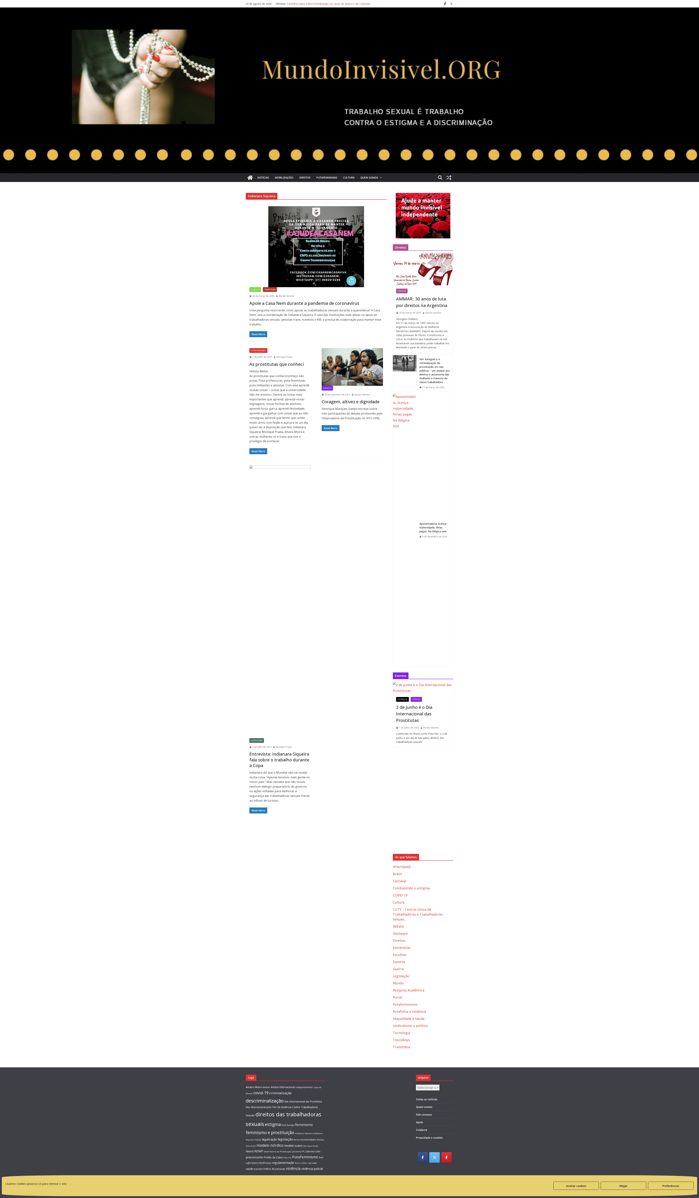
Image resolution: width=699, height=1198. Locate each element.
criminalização (280, 1093)
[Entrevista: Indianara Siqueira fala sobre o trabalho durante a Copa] (280, 601)
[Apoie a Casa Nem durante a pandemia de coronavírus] (316, 246)
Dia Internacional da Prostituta (303, 1101)
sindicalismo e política (410, 1025)
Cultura (349, 177)
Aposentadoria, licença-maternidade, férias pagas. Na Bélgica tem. (433, 527)
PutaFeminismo (326, 177)
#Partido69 (401, 867)
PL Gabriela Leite (311, 1151)
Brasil (397, 874)
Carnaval (399, 881)
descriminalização (265, 1100)
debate (398, 926)
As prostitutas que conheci (276, 364)
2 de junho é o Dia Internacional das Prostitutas (414, 713)
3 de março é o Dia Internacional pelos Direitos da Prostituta (323, 3)
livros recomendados (305, 1139)
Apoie (419, 1122)
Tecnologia (401, 1033)
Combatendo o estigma (411, 888)
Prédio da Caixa (273, 1157)
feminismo (304, 1124)
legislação (285, 1139)
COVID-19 (255, 289)
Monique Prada (284, 357)
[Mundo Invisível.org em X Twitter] (434, 1157)
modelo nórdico (269, 1145)
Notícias (263, 177)
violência (293, 1168)
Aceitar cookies (576, 1186)
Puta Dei (287, 1157)
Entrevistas (256, 740)
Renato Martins (362, 394)
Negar (623, 1186)
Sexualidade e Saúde (408, 1018)
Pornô (397, 997)
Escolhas (399, 955)
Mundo (398, 983)
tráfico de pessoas (274, 1169)
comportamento (304, 1087)
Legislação (401, 976)
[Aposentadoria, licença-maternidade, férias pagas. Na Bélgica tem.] (404, 530)
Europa (291, 1125)
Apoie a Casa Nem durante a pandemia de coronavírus (304, 303)
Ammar (266, 1087)
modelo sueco (293, 1146)
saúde (249, 1169)
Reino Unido (301, 1163)
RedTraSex (265, 1163)
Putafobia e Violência (409, 1011)
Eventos (327, 388)
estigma (273, 1124)
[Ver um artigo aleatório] (449, 177)
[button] (380, 177)
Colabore (421, 1130)
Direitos (305, 177)
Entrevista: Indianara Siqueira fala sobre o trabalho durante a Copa (279, 759)
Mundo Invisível (287, 296)
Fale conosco (424, 1114)
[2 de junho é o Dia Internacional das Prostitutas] (423, 688)
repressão (312, 1163)
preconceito (254, 1157)
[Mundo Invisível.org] (349, 19)
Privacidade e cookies (429, 1137)
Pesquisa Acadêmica (408, 990)
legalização (269, 1139)
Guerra (398, 969)
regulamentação (283, 1163)
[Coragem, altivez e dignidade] (352, 367)
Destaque (402, 699)
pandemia (297, 1151)
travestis (258, 1169)
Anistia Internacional (283, 1087)
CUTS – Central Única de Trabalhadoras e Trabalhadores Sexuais (418, 914)
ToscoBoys (401, 1040)
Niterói (250, 1151)
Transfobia (269, 289)
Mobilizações (284, 177)
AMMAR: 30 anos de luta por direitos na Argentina (421, 302)
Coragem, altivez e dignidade (351, 402)
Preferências (670, 1186)
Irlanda (257, 1139)
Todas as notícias (426, 1099)
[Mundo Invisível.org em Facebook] (422, 1157)
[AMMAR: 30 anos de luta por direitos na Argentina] (423, 269)
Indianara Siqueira (304, 1133)
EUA (284, 1125)
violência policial (312, 1169)
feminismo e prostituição (270, 1132)
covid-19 (260, 1092)
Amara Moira (254, 1087)
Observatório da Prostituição (277, 1151)
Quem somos (369, 177)
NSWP (258, 1151)
